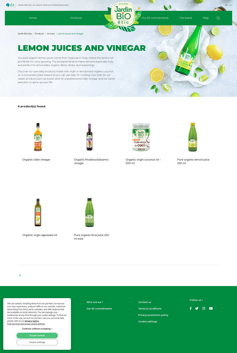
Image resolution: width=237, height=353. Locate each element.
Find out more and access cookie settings (26, 324)
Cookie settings (147, 321)
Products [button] (76, 17)
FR (226, 5)
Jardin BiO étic (25, 33)
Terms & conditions (150, 308)
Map (206, 17)
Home (33, 17)
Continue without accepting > (37, 328)
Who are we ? (95, 302)
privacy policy (32, 321)
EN (230, 5)
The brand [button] (185, 17)
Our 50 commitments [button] (155, 17)
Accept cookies (37, 335)
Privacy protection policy (153, 315)
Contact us (144, 302)
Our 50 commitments (99, 308)
